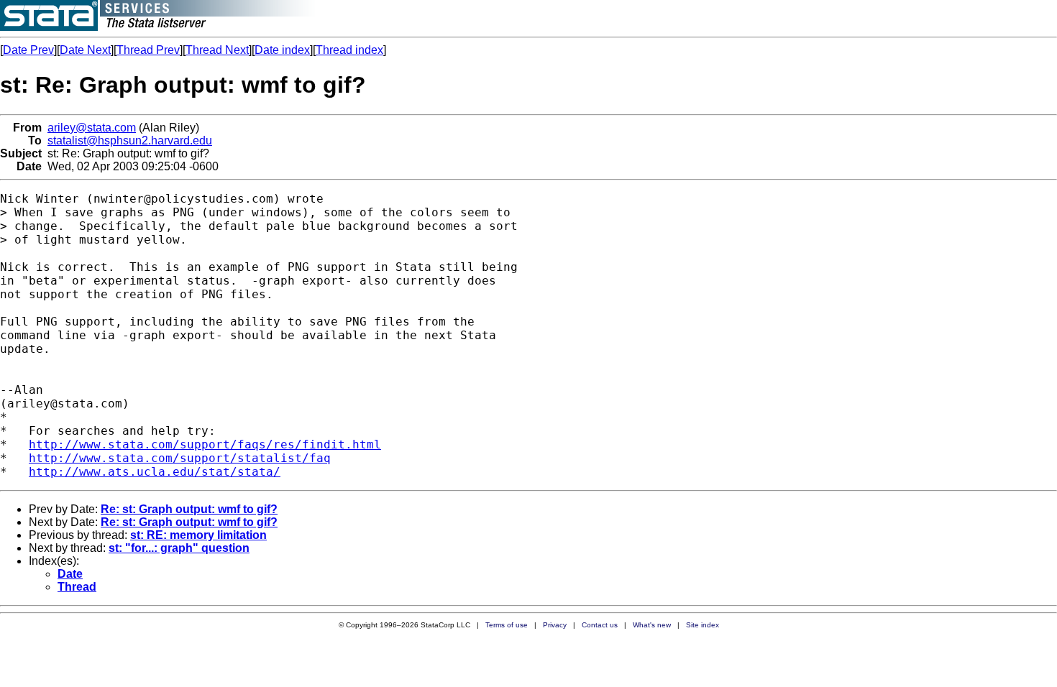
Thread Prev (148, 50)
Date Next (85, 50)
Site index (702, 625)
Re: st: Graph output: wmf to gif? (189, 509)
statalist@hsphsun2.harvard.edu (129, 140)
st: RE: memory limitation (198, 535)
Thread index (349, 50)
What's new (652, 625)
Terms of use (506, 625)
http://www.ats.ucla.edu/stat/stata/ (154, 472)
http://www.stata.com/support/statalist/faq (180, 458)
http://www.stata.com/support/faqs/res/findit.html (205, 444)
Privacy (555, 625)
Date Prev (28, 50)
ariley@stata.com (91, 127)
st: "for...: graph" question (179, 548)
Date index (282, 50)
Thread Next (217, 50)
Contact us (600, 625)
